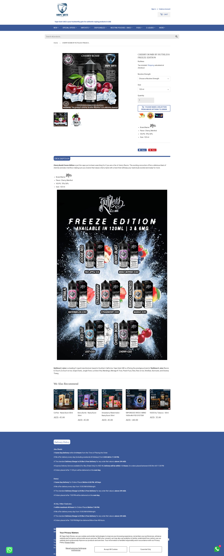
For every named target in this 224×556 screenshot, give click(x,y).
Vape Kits (85, 28)
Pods (138, 28)
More (161, 28)
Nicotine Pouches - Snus (121, 28)
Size (139, 85)
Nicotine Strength (144, 74)
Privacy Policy (70, 542)
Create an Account (164, 9)
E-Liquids (150, 28)
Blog (55, 548)
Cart (165, 14)
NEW (55, 28)
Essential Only (146, 549)
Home (56, 43)
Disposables (99, 28)
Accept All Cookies (111, 549)
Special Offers (69, 28)
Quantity (141, 95)
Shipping (151, 65)
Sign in (153, 9)
